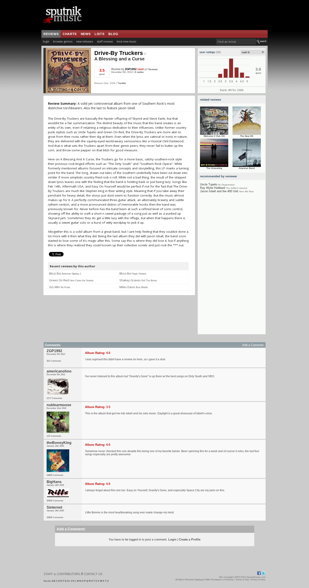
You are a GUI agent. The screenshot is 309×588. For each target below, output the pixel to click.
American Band (247, 168)
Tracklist (121, 83)
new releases (84, 41)
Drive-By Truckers (118, 53)
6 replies (139, 72)
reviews (51, 34)
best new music (126, 41)
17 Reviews (151, 69)
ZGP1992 (131, 69)
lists (99, 34)
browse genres (62, 41)
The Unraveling (214, 168)
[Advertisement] (232, 266)
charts (70, 34)
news (85, 34)
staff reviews (105, 41)
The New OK (246, 136)
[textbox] (236, 42)
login (46, 41)
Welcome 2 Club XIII (214, 136)
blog (113, 34)
